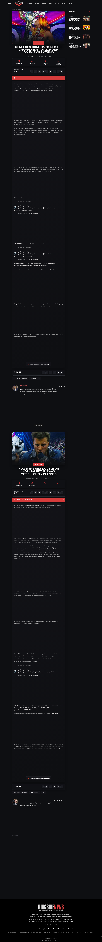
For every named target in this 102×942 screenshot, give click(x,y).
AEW (44, 3)
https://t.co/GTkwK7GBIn (24, 208)
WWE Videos (71, 16)
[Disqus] (38, 858)
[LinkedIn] (43, 71)
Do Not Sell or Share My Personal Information (51, 940)
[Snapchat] (58, 71)
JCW (63, 3)
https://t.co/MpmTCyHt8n (24, 206)
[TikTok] (68, 929)
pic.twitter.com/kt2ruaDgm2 (38, 265)
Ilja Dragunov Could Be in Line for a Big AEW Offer (75, 46)
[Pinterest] (46, 71)
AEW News (18, 9)
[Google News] (39, 71)
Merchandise (36, 932)
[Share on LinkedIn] (50, 372)
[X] (35, 71)
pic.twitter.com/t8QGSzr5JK (22, 710)
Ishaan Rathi (30, 56)
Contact (55, 932)
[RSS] (73, 929)
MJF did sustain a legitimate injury (46, 548)
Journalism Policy (68, 932)
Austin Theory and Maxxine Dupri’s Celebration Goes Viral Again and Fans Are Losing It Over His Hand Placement (74, 19)
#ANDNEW (17, 244)
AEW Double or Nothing (51, 86)
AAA (57, 3)
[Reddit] (61, 71)
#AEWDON (51, 263)
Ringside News (18, 304)
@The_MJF (35, 672)
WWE (37, 3)
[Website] (55, 801)
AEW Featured (35, 792)
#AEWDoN (21, 202)
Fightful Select (26, 538)
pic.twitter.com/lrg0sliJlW (46, 672)
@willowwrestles (37, 208)
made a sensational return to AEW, (29, 505)
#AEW (20, 708)
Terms (92, 932)
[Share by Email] (61, 372)
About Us (46, 932)
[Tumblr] (53, 929)
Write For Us (24, 932)
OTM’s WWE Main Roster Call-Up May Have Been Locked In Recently (75, 37)
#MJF (16, 705)
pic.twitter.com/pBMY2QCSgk (23, 256)
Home (29, 3)
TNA (50, 3)
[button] (75, 3)
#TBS (31, 263)
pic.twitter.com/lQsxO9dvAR (23, 210)
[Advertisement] (24, 186)
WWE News (71, 25)
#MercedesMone (19, 263)
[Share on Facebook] (43, 372)
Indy (70, 3)
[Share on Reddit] (58, 372)
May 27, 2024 (34, 213)
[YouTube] (50, 71)
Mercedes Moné (35, 378)
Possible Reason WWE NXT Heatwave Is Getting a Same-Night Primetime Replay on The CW (74, 28)
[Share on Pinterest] (54, 372)
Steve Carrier (30, 478)
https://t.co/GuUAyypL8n (21, 265)
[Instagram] (54, 71)
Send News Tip (12, 932)
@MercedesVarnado (49, 208)
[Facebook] (31, 71)
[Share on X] (46, 372)
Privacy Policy (82, 932)
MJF (44, 792)
